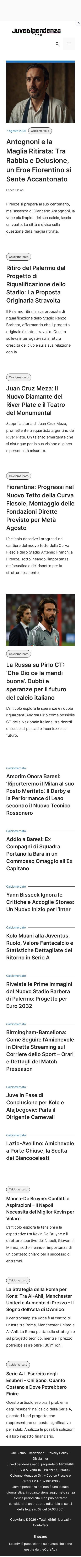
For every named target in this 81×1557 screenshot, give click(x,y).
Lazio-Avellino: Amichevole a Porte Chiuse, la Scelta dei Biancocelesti (40, 1150)
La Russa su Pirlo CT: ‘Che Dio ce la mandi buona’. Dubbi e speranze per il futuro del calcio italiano (36, 681)
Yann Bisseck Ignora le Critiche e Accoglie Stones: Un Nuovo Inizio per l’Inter (40, 902)
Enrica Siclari (14, 190)
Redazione (36, 1453)
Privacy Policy (58, 1453)
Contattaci (40, 1525)
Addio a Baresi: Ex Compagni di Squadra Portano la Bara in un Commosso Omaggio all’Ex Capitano (39, 854)
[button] (57, 44)
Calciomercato (40, 130)
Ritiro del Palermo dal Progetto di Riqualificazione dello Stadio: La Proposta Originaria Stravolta (36, 284)
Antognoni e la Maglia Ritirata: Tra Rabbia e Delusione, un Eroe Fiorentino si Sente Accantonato (38, 160)
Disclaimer (40, 1459)
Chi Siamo (18, 1453)
